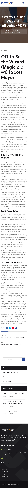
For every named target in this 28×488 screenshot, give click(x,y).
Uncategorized (15, 30)
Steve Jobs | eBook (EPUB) (10, 412)
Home (7, 30)
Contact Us (5, 476)
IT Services (5, 471)
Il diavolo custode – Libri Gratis (11, 344)
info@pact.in (7, 457)
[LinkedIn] (16, 328)
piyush (4, 396)
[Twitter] (10, 328)
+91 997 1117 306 (8, 449)
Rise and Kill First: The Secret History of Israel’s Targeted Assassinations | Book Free (13, 403)
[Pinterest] (13, 328)
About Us (4, 469)
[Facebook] (7, 328)
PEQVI (17, 484)
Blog (3, 474)
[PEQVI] (7, 3)
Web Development (8, 381)
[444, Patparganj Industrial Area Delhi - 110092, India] (2, 453)
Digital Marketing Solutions (10, 372)
